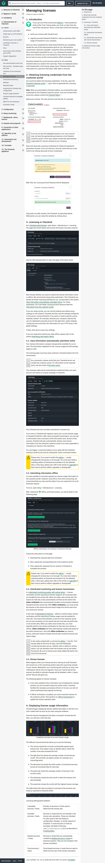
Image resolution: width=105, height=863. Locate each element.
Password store (8, 85)
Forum (20, 860)
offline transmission (65, 697)
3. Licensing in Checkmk (90, 22)
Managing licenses (9, 76)
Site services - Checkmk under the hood (13, 67)
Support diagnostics (9, 56)
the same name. (54, 365)
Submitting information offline (43, 336)
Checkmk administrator (38, 225)
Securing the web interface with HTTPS (12, 52)
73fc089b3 (71, 860)
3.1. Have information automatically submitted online (92, 27)
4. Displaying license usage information (91, 47)
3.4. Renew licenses (90, 43)
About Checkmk (6, 861)
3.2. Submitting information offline (93, 33)
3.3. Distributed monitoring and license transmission (93, 39)
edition (61, 457)
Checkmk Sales (54, 95)
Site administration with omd (12, 63)
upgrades (72, 465)
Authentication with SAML (11, 31)
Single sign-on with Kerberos (12, 34)
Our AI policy (97, 3)
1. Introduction (87, 12)
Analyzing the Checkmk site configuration (12, 89)
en (69, 3)
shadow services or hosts (60, 838)
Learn (14, 861)
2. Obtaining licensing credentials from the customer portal (92, 17)
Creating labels (48, 831)
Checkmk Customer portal (35, 83)
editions (60, 23)
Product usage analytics (11, 93)
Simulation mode (8, 105)
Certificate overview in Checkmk (10, 44)
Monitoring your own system (12, 40)
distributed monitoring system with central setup (47, 592)
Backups (6, 82)
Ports (5, 48)
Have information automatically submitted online (44, 302)
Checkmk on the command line (12, 72)
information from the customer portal (39, 307)
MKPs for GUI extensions (11, 102)
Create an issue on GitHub (34, 14)
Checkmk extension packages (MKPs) (13, 98)
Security (6, 37)
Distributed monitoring (10, 79)
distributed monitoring (44, 614)
